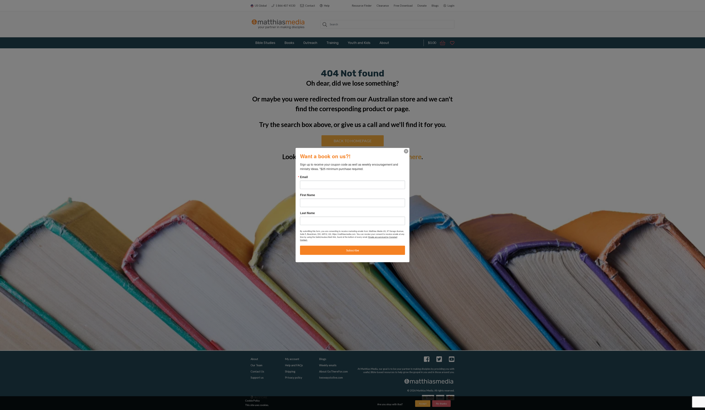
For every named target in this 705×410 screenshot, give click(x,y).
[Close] (406, 151)
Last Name (307, 212)
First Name (307, 194)
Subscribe (352, 250)
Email (304, 176)
